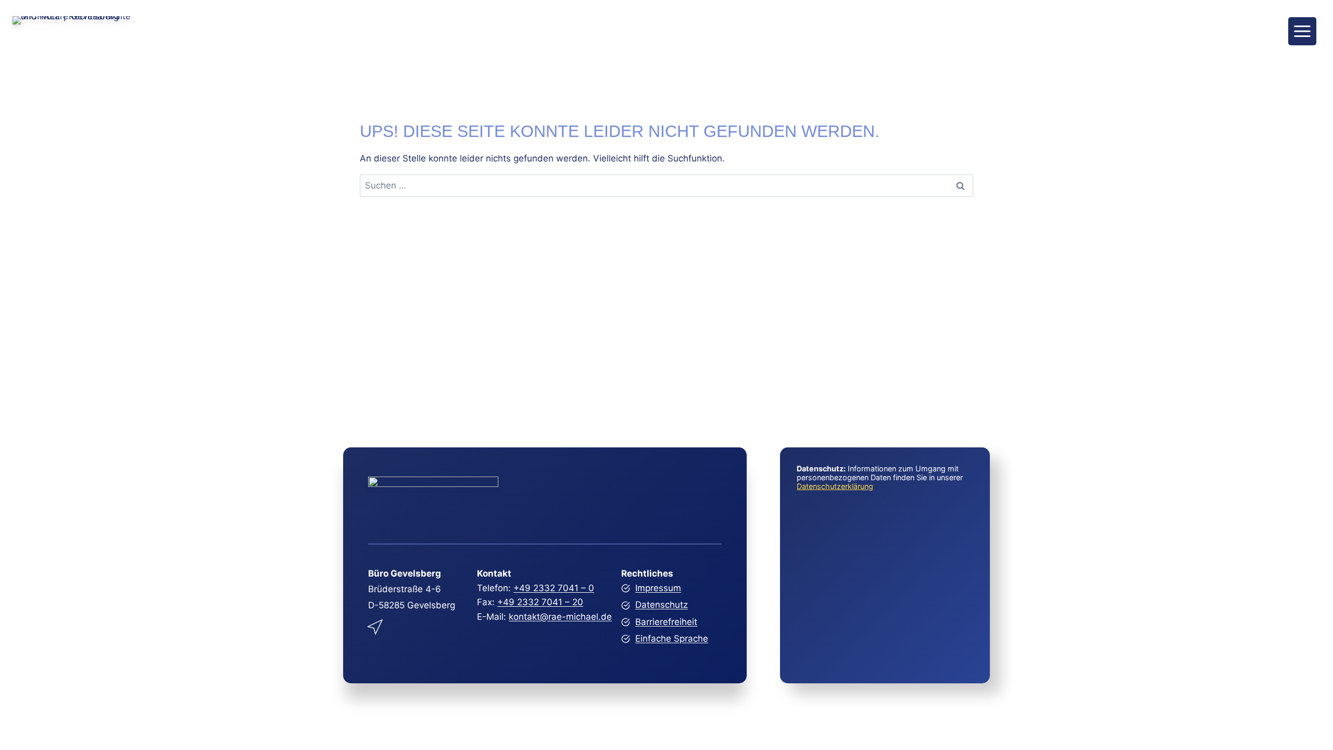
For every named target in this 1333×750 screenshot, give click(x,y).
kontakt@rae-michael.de (560, 616)
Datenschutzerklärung (835, 486)
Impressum (658, 588)
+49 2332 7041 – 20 (540, 602)
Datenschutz (661, 604)
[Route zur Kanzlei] (376, 624)
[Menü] (1302, 31)
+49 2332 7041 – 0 (553, 588)
